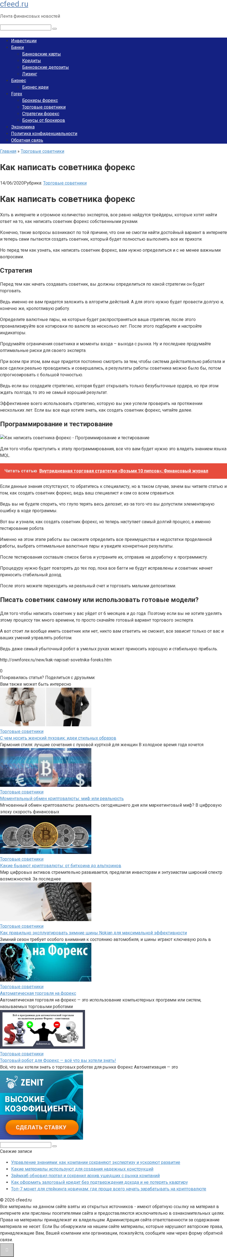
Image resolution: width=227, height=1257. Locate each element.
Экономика (23, 127)
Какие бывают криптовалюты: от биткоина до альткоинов (60, 865)
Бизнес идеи (35, 87)
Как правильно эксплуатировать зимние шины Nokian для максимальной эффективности (93, 932)
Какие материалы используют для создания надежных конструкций (82, 1169)
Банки (17, 47)
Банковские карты (41, 54)
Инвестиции (24, 40)
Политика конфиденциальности (44, 133)
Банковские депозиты (45, 67)
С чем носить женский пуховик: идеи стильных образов (58, 738)
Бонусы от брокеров (43, 120)
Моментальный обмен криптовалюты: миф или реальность (62, 798)
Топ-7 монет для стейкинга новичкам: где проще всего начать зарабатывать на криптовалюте (108, 1189)
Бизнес (18, 80)
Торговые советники (44, 107)
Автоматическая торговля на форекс (38, 993)
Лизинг (29, 74)
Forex (16, 93)
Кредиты (31, 60)
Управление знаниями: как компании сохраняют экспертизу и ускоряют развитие (95, 1162)
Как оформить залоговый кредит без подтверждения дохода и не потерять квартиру (99, 1182)
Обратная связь (27, 140)
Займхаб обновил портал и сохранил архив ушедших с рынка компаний (85, 1175)
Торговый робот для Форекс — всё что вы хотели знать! (58, 1060)
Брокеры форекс (40, 100)
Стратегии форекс (40, 113)
